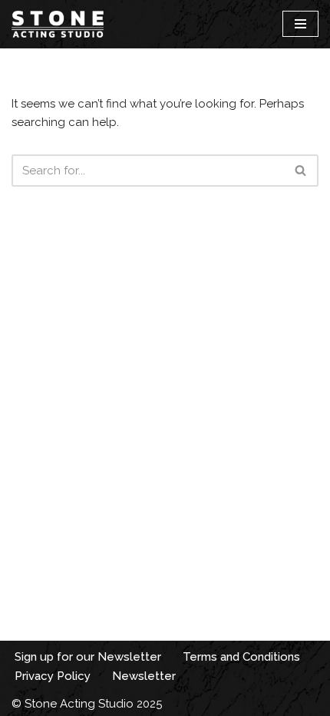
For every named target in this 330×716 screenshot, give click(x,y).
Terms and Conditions (241, 657)
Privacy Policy (53, 676)
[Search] (301, 170)
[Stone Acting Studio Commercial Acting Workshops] (58, 24)
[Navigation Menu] (300, 24)
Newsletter (144, 676)
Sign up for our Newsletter (88, 657)
